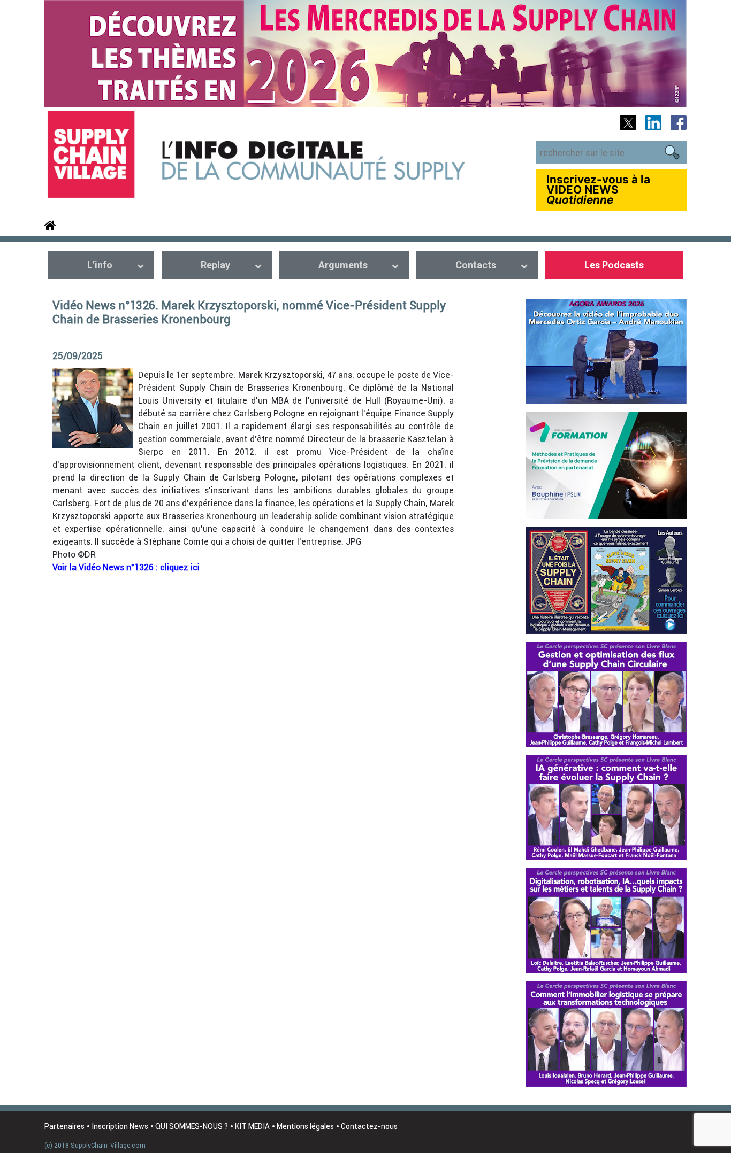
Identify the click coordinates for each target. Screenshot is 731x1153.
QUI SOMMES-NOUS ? (191, 1126)
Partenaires (64, 1126)
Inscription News (120, 1126)
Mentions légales (305, 1126)
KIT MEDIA (252, 1126)
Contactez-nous (369, 1126)
